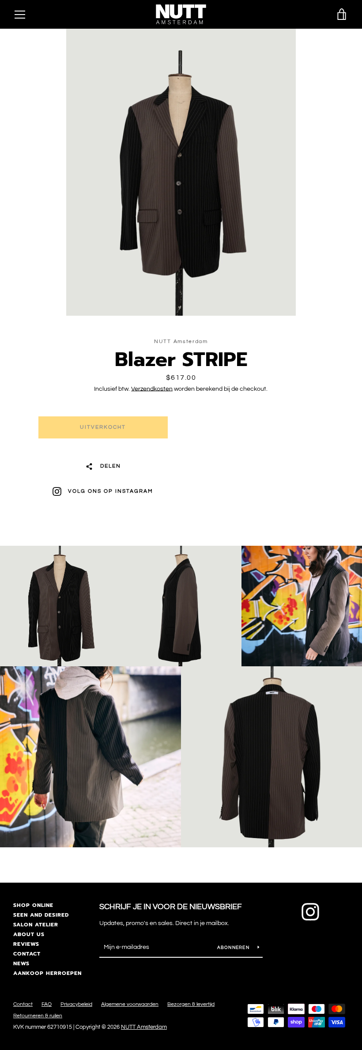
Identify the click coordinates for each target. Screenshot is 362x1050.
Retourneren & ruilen (37, 1016)
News (21, 963)
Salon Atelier (35, 925)
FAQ (46, 1004)
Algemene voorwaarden (129, 1004)
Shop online (33, 905)
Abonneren (234, 947)
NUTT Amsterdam (144, 1027)
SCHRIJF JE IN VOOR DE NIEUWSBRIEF (170, 907)
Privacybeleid (76, 1004)
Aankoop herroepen (47, 973)
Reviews (26, 944)
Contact (27, 954)
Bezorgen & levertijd (191, 1004)
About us (29, 934)
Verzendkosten (152, 389)
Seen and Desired (41, 915)
